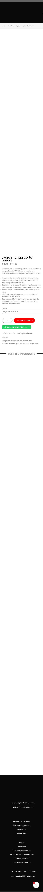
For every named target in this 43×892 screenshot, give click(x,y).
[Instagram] (24, 812)
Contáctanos (21, 847)
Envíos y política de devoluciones (21, 854)
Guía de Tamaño (8, 333)
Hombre (11, 26)
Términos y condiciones (21, 851)
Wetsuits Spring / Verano (21, 825)
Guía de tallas (21, 833)
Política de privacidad (21, 858)
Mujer (25, 341)
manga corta (24, 343)
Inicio (3, 26)
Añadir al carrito (25, 320)
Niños (29, 341)
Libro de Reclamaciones (21, 862)
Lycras (19, 341)
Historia (21, 843)
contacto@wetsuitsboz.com (23, 803)
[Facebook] (19, 812)
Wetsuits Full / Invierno (21, 822)
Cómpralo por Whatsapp (18, 327)
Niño (36, 343)
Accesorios (21, 829)
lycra (18, 343)
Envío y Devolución (24, 333)
